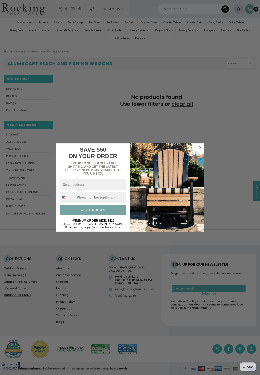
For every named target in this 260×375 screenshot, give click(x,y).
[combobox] (67, 197)
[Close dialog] (200, 147)
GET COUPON (93, 210)
